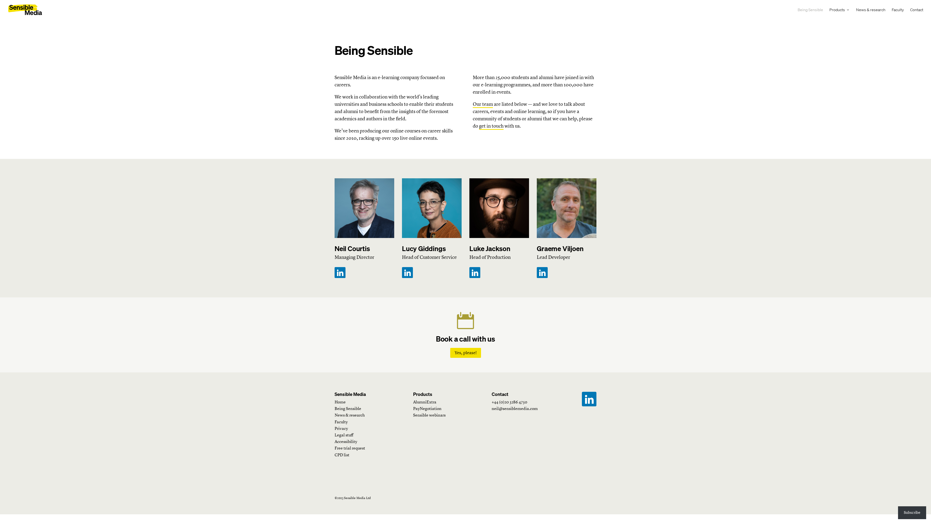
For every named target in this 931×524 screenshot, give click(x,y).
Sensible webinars (429, 415)
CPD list (342, 455)
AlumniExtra (424, 402)
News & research (870, 10)
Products (837, 10)
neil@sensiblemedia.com (515, 408)
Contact (916, 10)
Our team (483, 104)
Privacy (341, 428)
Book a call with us (465, 339)
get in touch (491, 126)
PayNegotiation (427, 408)
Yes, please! (466, 352)
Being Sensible (810, 10)
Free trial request (350, 448)
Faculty (898, 10)
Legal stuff (344, 435)
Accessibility (346, 441)
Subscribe (912, 512)
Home (340, 402)
